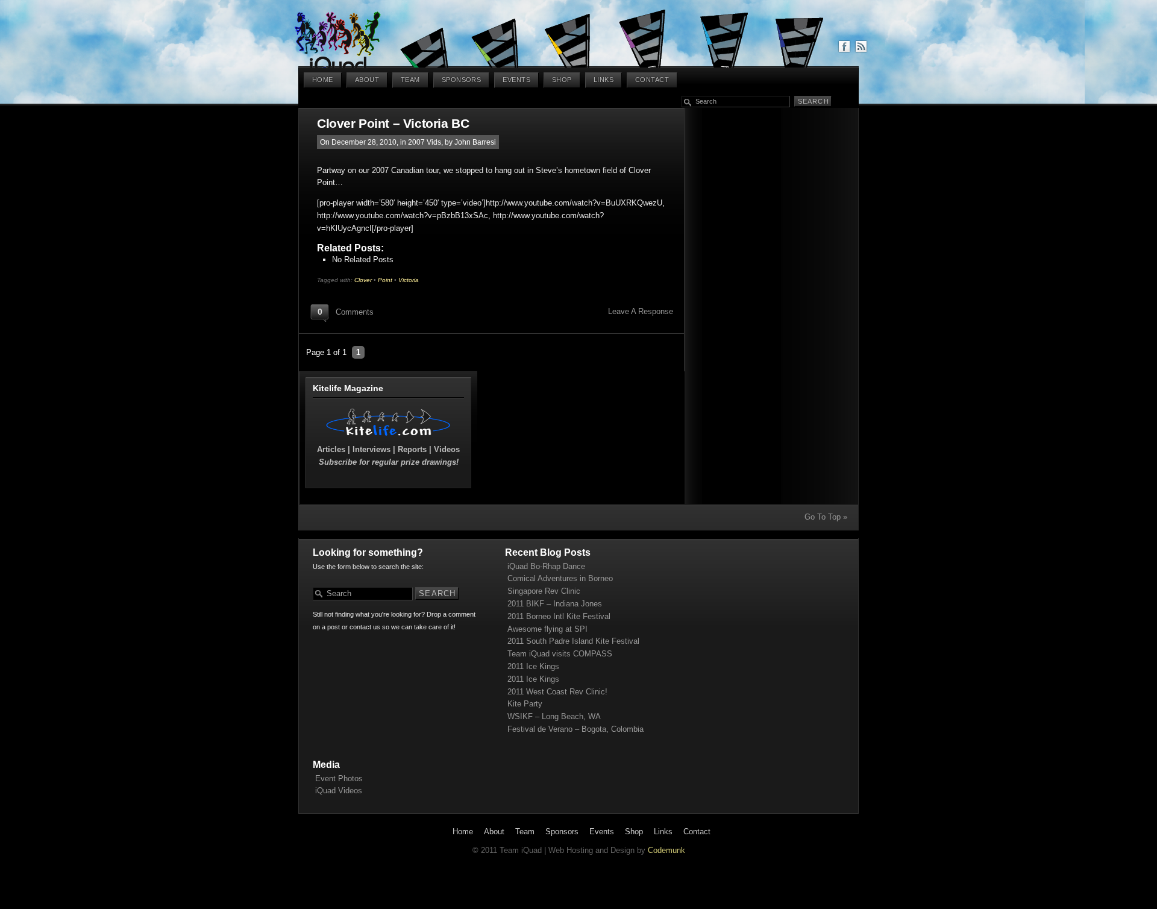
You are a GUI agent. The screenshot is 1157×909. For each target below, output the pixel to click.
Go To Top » (825, 516)
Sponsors (461, 79)
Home (322, 79)
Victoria (408, 280)
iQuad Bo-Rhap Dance (546, 566)
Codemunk (666, 850)
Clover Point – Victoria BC (393, 123)
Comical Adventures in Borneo (560, 578)
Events (516, 79)
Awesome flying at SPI (547, 629)
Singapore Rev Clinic (543, 591)
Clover (363, 280)
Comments (355, 311)
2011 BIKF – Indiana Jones (554, 603)
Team (410, 79)
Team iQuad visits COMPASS (559, 653)
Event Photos (339, 778)
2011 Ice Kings (533, 666)
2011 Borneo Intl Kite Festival (558, 616)
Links (603, 79)
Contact (652, 79)
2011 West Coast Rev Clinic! (557, 691)
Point (385, 280)
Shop (562, 79)
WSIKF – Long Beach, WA (554, 716)
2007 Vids (424, 142)
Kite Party (524, 703)
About (367, 79)
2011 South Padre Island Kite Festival (573, 641)
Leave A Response (640, 311)
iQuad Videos (338, 790)
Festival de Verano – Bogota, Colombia (575, 729)
